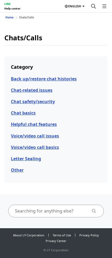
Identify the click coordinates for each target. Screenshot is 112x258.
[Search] (93, 6)
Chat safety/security (33, 101)
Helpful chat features (34, 124)
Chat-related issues (31, 90)
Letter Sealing (26, 159)
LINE (7, 4)
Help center (12, 8)
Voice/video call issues (35, 136)
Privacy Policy (89, 235)
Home (9, 17)
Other (17, 170)
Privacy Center (56, 241)
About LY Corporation (28, 235)
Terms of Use (62, 235)
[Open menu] (104, 6)
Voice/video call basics (35, 147)
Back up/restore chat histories (44, 79)
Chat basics (23, 113)
